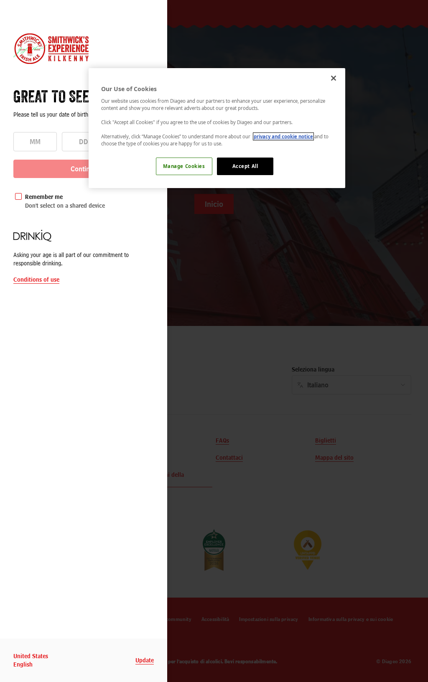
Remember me (44, 196)
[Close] (333, 78)
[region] (217, 128)
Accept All (245, 166)
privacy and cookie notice (283, 136)
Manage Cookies (184, 166)
